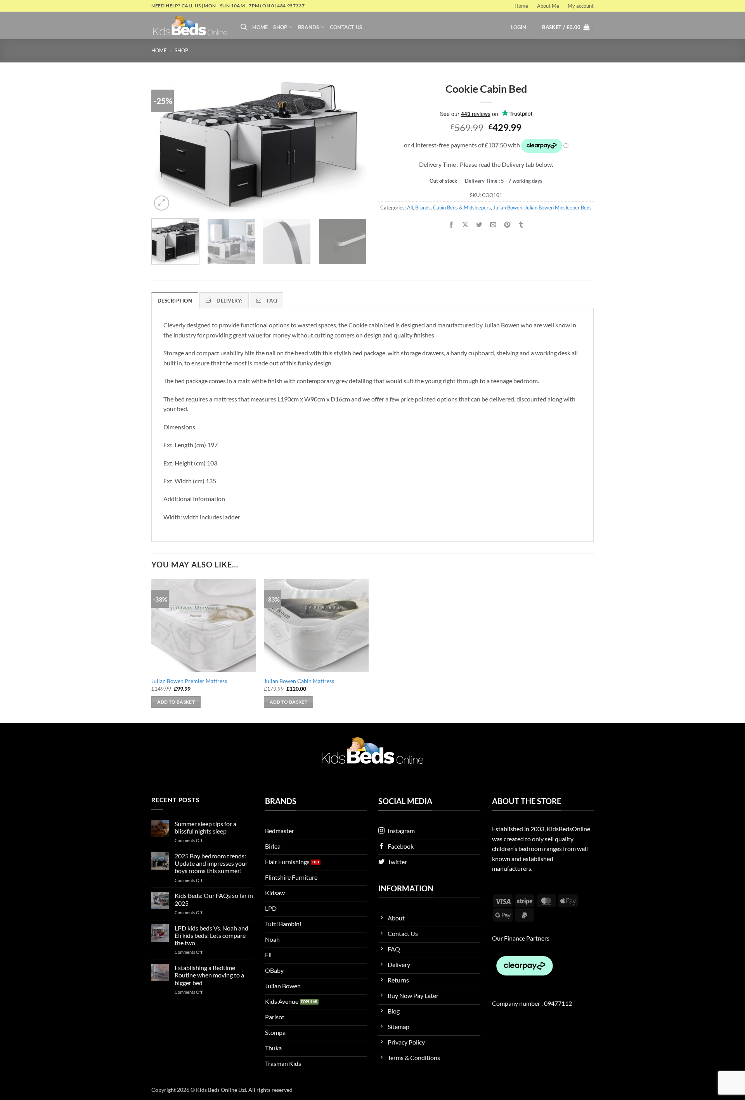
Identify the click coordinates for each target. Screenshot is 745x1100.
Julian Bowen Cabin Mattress (299, 681)
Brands (308, 27)
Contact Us (346, 27)
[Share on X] (465, 224)
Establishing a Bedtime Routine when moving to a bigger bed (209, 975)
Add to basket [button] (176, 701)
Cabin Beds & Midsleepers (462, 207)
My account (581, 6)
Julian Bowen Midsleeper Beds (558, 207)
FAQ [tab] (272, 300)
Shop (280, 27)
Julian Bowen (507, 207)
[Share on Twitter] (479, 224)
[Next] (353, 145)
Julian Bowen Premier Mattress (189, 681)
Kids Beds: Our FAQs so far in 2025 (214, 899)
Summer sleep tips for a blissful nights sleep (205, 827)
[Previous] (165, 145)
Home (521, 6)
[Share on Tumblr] (521, 224)
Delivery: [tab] (229, 300)
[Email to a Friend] (493, 224)
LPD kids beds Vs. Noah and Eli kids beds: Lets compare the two (211, 935)
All (410, 207)
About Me (548, 6)
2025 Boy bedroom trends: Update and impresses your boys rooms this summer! (211, 863)
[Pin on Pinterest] (507, 224)
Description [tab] (175, 300)
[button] (244, 27)
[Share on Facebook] (451, 224)
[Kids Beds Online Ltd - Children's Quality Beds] (190, 25)
